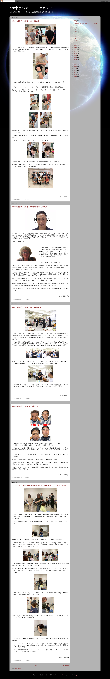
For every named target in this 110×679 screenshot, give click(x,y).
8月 (76, 22)
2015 (75, 64)
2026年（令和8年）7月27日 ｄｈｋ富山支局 (25, 21)
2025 (75, 43)
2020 (75, 53)
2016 (75, 62)
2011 (75, 72)
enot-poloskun (60, 675)
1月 (76, 40)
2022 (75, 49)
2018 (75, 57)
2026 (75, 20)
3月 (76, 36)
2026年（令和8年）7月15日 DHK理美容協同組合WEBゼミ (29, 207)
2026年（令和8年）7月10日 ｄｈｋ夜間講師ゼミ (26, 307)
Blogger (76, 675)
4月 (76, 34)
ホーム (37, 665)
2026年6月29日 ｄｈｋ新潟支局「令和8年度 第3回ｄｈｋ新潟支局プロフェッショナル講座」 (39, 485)
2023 (75, 47)
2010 (75, 74)
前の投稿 (66, 665)
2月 (76, 38)
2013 (75, 68)
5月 (76, 32)
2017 (75, 59)
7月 (76, 27)
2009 (75, 76)
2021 (75, 51)
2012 (75, 70)
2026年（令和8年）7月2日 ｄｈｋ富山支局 (25, 406)
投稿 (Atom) (18, 668)
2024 (75, 45)
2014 (75, 66)
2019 (75, 55)
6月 (76, 29)
